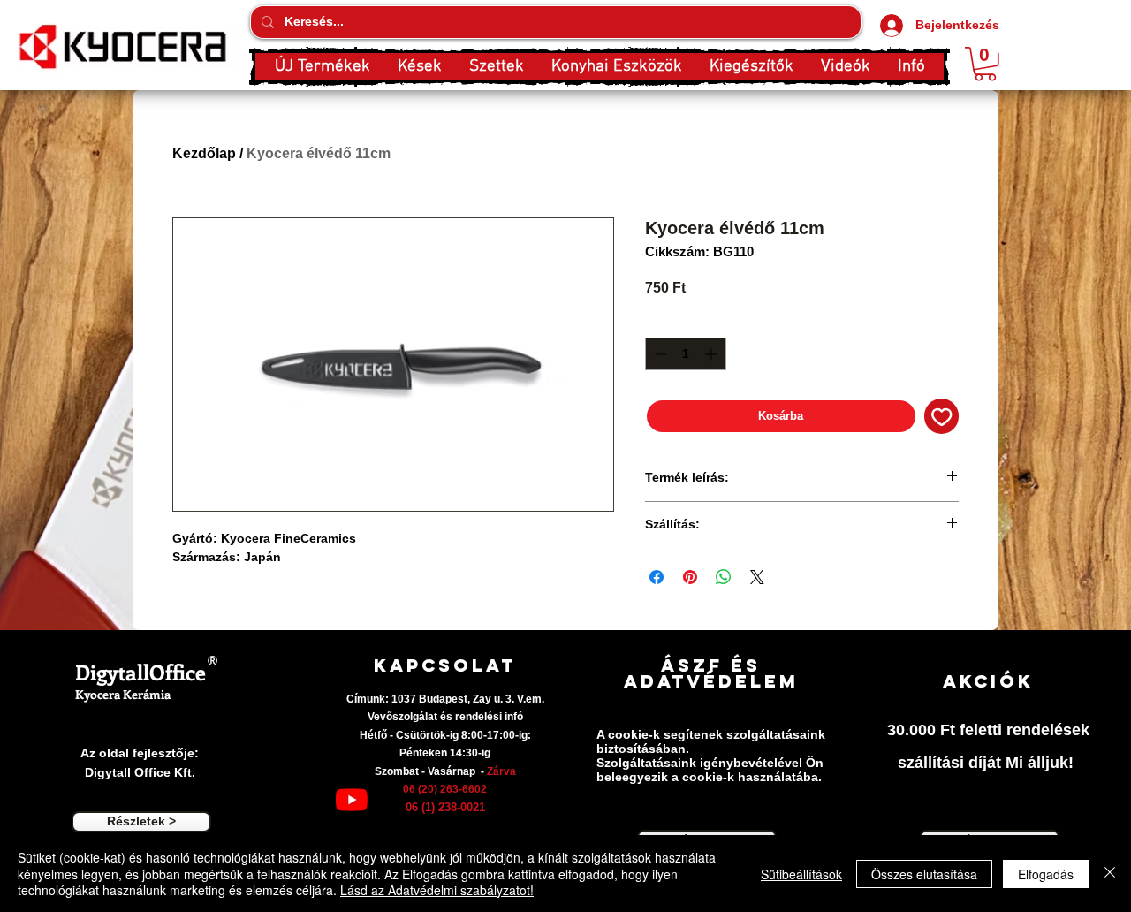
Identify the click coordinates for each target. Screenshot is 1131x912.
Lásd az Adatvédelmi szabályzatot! (437, 890)
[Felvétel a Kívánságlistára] (942, 416)
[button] (419, 66)
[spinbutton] (686, 353)
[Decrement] (659, 353)
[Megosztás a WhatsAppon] (723, 577)
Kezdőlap (204, 153)
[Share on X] (757, 577)
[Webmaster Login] (210, 695)
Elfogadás (1046, 874)
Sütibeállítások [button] (801, 874)
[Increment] (713, 353)
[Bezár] (1109, 873)
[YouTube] (352, 800)
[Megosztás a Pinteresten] (690, 577)
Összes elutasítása (924, 874)
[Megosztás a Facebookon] (656, 577)
